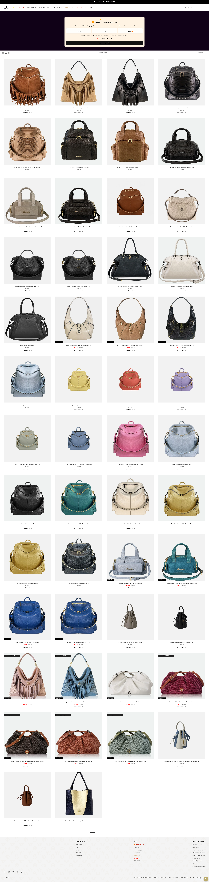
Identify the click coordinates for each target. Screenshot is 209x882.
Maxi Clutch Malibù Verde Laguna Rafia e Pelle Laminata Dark (130, 761)
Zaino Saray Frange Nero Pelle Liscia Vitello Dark (181, 108)
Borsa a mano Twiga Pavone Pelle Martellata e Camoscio (182, 583)
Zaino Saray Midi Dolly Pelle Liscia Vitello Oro (130, 405)
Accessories (57, 7)
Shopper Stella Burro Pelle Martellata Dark (182, 286)
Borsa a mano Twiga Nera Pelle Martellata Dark (182, 167)
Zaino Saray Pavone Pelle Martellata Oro (78, 523)
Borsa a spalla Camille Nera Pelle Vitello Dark (130, 108)
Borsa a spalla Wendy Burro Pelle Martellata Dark (78, 345)
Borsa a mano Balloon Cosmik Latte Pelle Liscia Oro (130, 642)
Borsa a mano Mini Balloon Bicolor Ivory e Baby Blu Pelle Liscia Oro (182, 761)
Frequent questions (198, 850)
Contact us (79, 850)
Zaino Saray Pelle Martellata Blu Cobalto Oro (79, 642)
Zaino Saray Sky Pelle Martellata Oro (181, 464)
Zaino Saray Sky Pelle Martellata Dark (27, 405)
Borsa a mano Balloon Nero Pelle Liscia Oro (181, 642)
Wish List (78, 852)
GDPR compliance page (199, 852)
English (6, 877)
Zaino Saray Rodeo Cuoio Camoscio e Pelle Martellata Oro (27, 108)
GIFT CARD (88, 7)
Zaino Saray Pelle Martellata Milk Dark (130, 523)
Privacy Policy (196, 858)
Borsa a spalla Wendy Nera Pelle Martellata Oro (182, 345)
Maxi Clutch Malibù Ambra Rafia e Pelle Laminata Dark (79, 761)
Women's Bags (44, 7)
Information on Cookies (199, 855)
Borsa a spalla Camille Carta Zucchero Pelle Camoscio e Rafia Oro (78, 702)
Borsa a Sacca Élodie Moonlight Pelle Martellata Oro (78, 820)
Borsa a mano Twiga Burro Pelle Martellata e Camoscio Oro (27, 226)
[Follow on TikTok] (17, 872)
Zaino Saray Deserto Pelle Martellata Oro (27, 583)
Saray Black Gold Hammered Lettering (79, 583)
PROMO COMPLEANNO (199, 866)
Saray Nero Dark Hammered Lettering (27, 523)
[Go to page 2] (116, 831)
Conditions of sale (197, 844)
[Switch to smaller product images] (6, 53)
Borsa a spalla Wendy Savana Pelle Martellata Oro (130, 345)
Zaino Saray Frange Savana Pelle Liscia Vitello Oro (27, 167)
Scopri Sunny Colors (104, 43)
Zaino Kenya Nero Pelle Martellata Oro (79, 167)
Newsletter (79, 855)
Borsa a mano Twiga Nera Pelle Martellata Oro (79, 226)
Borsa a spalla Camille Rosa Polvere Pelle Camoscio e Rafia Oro (27, 702)
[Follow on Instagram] (9, 872)
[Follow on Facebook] (5, 872)
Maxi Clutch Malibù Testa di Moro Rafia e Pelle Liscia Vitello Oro (27, 761)
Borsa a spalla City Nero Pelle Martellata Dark (27, 286)
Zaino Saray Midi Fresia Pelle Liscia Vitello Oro (182, 405)
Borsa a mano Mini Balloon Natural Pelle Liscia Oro (27, 820)
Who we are (79, 844)
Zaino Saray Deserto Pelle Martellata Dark (182, 523)
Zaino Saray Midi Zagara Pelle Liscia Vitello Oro (78, 405)
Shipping (195, 863)
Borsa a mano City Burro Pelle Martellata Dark (182, 226)
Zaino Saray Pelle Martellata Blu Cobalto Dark (27, 642)
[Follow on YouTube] (13, 872)
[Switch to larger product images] (3, 53)
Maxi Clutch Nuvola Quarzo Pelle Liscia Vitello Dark (130, 702)
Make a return (196, 847)
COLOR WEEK (31, 7)
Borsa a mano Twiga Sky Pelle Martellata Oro (130, 583)
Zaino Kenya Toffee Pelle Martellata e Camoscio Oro (130, 167)
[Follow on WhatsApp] (22, 872)
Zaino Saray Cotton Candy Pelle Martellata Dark (130, 464)
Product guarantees (198, 860)
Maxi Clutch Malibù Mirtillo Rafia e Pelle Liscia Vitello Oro (181, 702)
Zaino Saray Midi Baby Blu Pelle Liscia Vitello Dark (79, 464)
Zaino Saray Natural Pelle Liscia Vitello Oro (130, 226)
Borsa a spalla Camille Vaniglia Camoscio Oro (79, 108)
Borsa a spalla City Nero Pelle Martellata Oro (78, 286)
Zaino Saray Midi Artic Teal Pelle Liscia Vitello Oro (27, 464)
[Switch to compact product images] (8, 53)
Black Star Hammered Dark (27, 345)
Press (77, 847)
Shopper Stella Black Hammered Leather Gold (130, 286)
